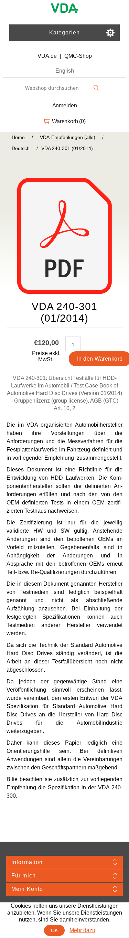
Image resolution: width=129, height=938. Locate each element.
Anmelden (64, 105)
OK (54, 930)
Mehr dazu (82, 930)
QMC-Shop (78, 56)
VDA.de (47, 56)
